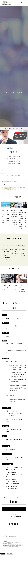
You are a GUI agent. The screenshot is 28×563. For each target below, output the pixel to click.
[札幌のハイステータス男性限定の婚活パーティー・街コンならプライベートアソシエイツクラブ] (6, 2)
